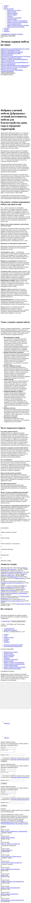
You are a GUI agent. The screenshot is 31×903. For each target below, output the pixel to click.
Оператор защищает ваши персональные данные (14, 823)
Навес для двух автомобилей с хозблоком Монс (14, 593)
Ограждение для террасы (14, 17)
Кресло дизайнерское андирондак (13, 589)
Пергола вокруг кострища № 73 (10, 894)
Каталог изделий (8, 8)
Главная (6, 5)
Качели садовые (11, 11)
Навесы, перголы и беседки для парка (18, 25)
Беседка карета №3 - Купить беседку (14, 568)
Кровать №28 (13, 576)
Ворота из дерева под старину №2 (10, 843)
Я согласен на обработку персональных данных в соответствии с (15, 758)
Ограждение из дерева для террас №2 (11, 572)
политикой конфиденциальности (19, 759)
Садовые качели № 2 (20, 578)
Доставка (6, 28)
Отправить (4, 761)
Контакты (7, 31)
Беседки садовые (12, 19)
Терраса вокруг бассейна (23, 604)
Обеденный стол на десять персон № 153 (12, 601)
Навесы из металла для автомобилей (17, 22)
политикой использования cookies (12, 821)
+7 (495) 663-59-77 (6, 34)
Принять (3, 826)
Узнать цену (4, 35)
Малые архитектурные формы (15, 26)
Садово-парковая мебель (14, 23)
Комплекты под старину (14, 10)
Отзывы (6, 29)
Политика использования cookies (13, 645)
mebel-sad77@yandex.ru (10, 630)
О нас (5, 7)
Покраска (10, 16)
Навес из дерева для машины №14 (14, 586)
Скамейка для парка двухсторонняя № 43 (12, 583)
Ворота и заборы (12, 14)
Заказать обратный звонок (7, 73)
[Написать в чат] (15, 695)
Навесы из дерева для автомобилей (17, 20)
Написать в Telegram (17, 34)
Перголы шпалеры (12, 13)
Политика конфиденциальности (13, 646)
